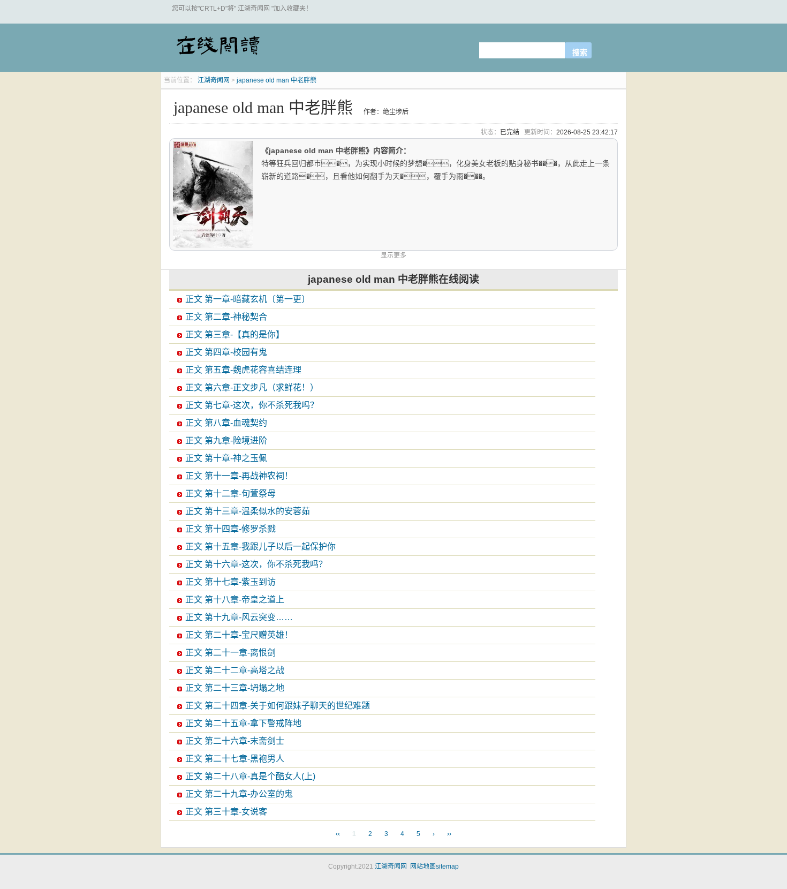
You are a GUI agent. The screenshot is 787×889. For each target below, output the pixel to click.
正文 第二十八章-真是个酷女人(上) (250, 776)
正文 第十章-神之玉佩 (226, 458)
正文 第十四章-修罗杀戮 (230, 528)
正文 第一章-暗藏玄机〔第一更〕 (247, 299)
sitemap (447, 866)
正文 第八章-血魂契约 (226, 422)
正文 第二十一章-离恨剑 (230, 652)
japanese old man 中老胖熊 (276, 80)
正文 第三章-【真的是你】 (234, 334)
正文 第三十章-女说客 (226, 811)
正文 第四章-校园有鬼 (226, 352)
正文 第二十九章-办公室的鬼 (239, 793)
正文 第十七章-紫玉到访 (230, 581)
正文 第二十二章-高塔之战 (234, 670)
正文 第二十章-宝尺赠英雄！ (239, 634)
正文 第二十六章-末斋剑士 (234, 740)
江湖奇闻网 (217, 49)
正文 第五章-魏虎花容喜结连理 (243, 369)
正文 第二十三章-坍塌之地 (234, 687)
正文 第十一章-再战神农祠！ (239, 475)
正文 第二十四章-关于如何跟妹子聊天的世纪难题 (277, 705)
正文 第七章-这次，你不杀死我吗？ (252, 405)
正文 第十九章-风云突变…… (239, 617)
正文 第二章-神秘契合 (226, 316)
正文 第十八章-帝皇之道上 (234, 599)
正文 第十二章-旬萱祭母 (230, 493)
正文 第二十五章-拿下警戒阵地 (243, 723)
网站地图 (423, 866)
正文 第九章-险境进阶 (226, 440)
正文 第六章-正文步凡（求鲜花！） (252, 387)
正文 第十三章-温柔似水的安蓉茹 (247, 511)
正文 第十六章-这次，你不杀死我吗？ (256, 564)
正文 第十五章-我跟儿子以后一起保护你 (260, 546)
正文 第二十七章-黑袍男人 (234, 758)
